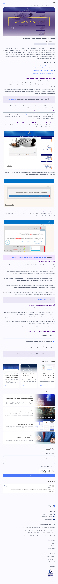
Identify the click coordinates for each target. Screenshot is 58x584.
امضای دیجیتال (51, 559)
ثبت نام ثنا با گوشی (41, 300)
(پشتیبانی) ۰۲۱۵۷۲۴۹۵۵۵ (46, 517)
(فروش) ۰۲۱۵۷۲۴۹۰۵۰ (47, 514)
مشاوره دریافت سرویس (50, 561)
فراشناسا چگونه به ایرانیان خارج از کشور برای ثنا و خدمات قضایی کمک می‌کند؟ (38, 527)
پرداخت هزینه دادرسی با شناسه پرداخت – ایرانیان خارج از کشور (29, 257)
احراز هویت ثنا (12, 99)
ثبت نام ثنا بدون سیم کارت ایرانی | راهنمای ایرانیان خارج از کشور (41, 532)
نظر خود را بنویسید (49, 458)
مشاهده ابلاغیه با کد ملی (28, 114)
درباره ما (53, 546)
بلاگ (46, 6)
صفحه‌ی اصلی (52, 6)
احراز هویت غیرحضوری (50, 556)
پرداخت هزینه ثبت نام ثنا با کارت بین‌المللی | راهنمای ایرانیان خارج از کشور (39, 535)
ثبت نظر (29, 475)
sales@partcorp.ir (48, 519)
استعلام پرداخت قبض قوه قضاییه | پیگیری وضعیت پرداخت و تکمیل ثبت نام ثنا (38, 530)
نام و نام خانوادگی (49, 453)
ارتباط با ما (53, 543)
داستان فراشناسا (51, 548)
